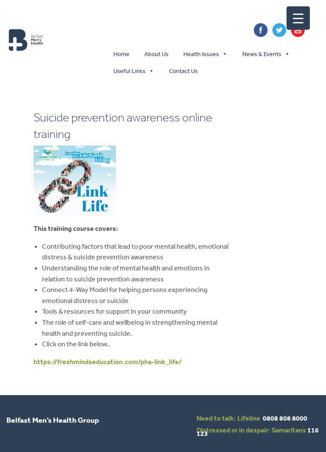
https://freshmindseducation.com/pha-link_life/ (108, 361)
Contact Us (183, 71)
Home (121, 54)
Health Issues (201, 54)
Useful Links (129, 71)
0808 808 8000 (285, 418)
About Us (156, 54)
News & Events (261, 54)
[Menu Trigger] (298, 18)
